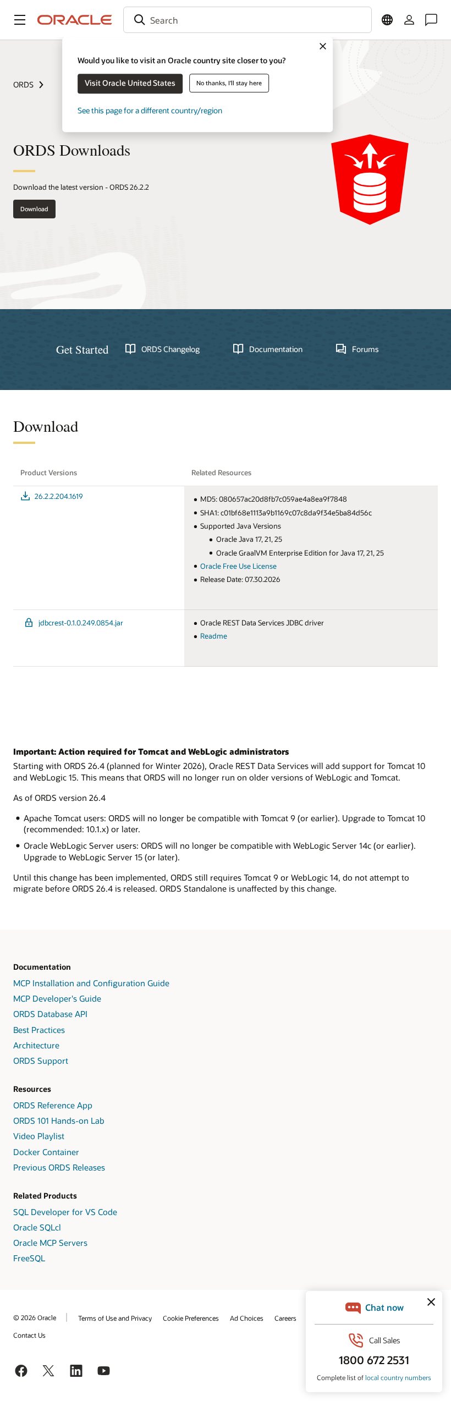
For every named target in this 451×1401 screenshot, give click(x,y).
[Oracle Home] (74, 20)
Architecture (36, 1045)
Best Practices (39, 1029)
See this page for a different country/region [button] (150, 110)
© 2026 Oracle (34, 1317)
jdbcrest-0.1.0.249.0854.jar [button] (80, 622)
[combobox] (247, 20)
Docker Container (46, 1151)
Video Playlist (38, 1135)
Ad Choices (246, 1318)
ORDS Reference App (52, 1105)
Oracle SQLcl (37, 1227)
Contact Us (29, 1335)
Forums (365, 349)
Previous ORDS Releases (59, 1167)
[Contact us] (431, 19)
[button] (19, 19)
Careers (285, 1318)
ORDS (23, 84)
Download (34, 209)
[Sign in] (409, 19)
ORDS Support (40, 1060)
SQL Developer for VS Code (65, 1211)
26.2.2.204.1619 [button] (59, 496)
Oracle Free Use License (238, 566)
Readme (213, 635)
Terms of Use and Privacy (115, 1318)
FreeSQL (29, 1257)
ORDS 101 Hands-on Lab (59, 1120)
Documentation (275, 349)
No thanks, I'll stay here (229, 83)
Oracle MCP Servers (50, 1242)
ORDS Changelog (170, 349)
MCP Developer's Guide (57, 998)
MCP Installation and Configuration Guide (91, 982)
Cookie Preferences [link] (191, 1318)
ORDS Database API (50, 1013)
